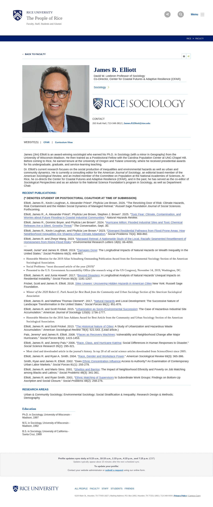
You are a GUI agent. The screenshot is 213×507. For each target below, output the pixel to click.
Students (116, 488)
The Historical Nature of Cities (94, 326)
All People (81, 488)
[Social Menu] (167, 14)
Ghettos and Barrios (87, 369)
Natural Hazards (104, 301)
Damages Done (87, 250)
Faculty (199, 38)
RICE (189, 38)
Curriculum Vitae (64, 142)
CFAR (46, 142)
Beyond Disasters (89, 275)
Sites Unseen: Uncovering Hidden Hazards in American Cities (113, 283)
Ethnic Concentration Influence (101, 361)
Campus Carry (194, 496)
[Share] (188, 56)
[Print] (184, 56)
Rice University (40, 12)
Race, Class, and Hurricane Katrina (99, 342)
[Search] (181, 14)
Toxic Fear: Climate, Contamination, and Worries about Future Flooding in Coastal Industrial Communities (102, 216)
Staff (105, 488)
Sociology (100, 87)
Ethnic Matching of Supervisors (94, 377)
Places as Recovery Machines (96, 334)
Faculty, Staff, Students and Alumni (44, 23)
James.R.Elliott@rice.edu (137, 123)
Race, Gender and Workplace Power (101, 356)
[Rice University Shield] (17, 15)
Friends (129, 488)
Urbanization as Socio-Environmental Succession (106, 309)
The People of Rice (44, 18)
